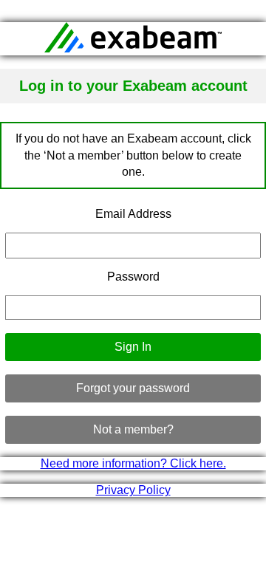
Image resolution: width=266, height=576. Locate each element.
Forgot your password (133, 388)
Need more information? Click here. (133, 463)
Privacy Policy (133, 490)
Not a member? (133, 429)
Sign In (133, 346)
